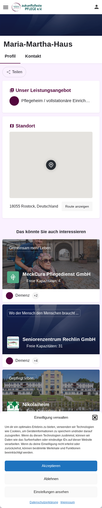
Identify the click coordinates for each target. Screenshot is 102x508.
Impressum (67, 502)
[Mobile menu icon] (5, 7)
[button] (95, 417)
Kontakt (33, 56)
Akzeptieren (51, 466)
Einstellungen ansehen (51, 492)
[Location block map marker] (51, 165)
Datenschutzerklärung (44, 502)
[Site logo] (27, 7)
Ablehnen (51, 479)
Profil (10, 56)
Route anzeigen (77, 206)
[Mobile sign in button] (96, 7)
